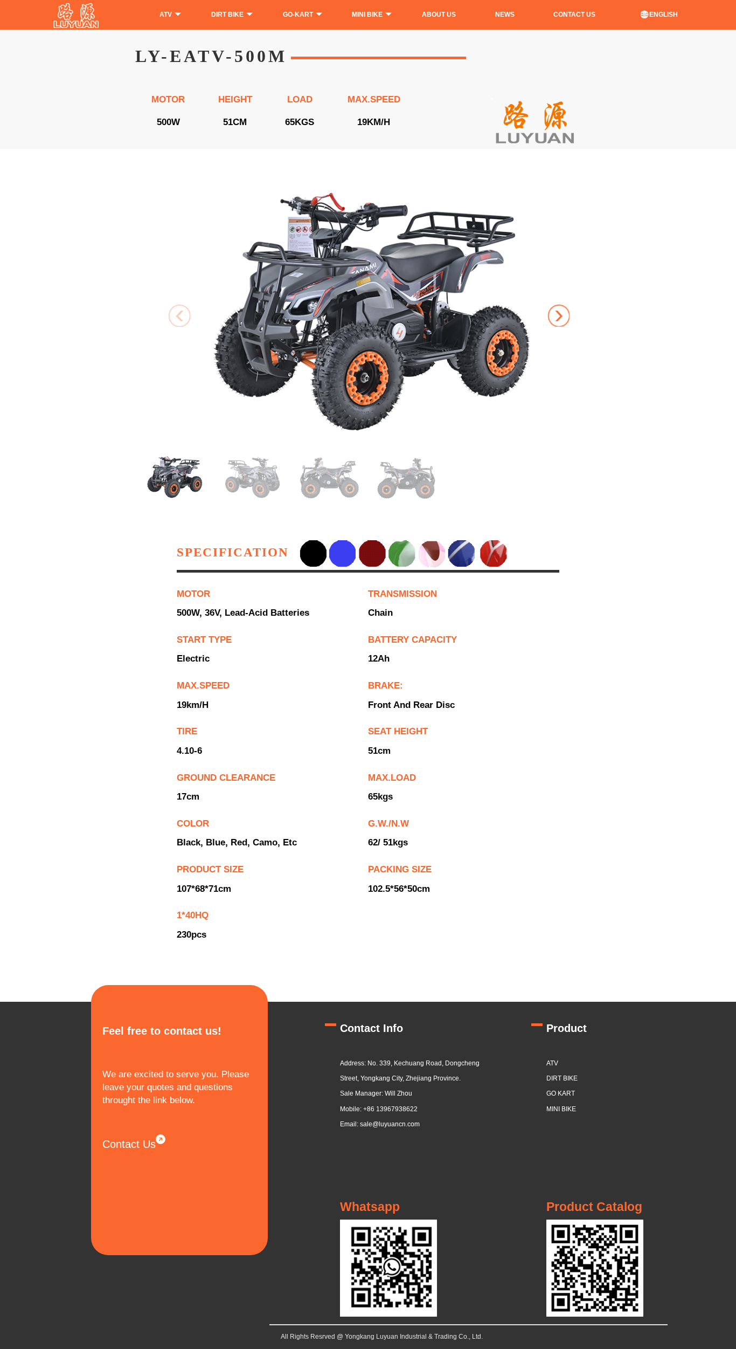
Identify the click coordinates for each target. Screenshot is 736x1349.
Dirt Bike (562, 1078)
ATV (165, 14)
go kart (560, 1093)
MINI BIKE (367, 14)
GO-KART (298, 14)
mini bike (561, 1109)
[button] (559, 315)
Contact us (574, 14)
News (505, 14)
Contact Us (129, 1144)
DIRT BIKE (227, 14)
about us (439, 14)
